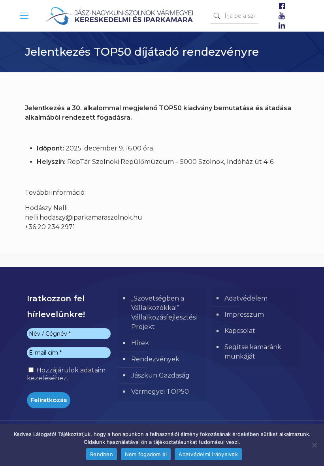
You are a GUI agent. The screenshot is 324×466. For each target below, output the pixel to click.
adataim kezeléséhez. (66, 374)
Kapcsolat (239, 330)
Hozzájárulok (66, 374)
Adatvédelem (245, 298)
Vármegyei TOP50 (160, 391)
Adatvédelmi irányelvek (208, 454)
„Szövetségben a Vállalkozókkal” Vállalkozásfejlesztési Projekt (164, 313)
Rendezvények (155, 359)
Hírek (140, 343)
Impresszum (244, 314)
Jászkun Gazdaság (160, 375)
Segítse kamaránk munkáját (252, 351)
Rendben (101, 454)
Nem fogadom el (146, 454)
